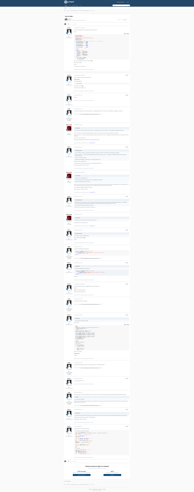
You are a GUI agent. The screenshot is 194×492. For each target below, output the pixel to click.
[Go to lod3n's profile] (69, 112)
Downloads (70, 7)
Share (120, 19)
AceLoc (70, 19)
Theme (90, 489)
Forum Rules (79, 7)
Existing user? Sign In (120, 2)
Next (68, 461)
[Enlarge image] (91, 60)
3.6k (69, 133)
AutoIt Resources (74, 5)
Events (75, 7)
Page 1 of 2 (74, 461)
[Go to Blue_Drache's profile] (69, 128)
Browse (66, 5)
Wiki (69, 5)
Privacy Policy (95, 489)
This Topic (125, 5)
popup (128, 33)
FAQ (80, 5)
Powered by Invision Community (97, 490)
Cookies (104, 489)
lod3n (69, 108)
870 (69, 117)
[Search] (129, 5)
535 (69, 36)
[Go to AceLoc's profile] (66, 20)
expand (125, 33)
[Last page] (70, 24)
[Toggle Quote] (75, 128)
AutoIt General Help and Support (80, 20)
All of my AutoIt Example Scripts (86, 114)
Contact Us (100, 489)
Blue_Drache (69, 124)
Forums (65, 7)
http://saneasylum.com (95, 114)
